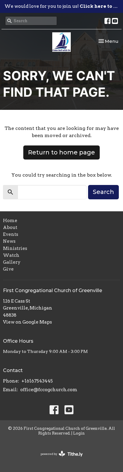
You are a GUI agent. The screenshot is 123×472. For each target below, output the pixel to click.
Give (8, 269)
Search (103, 191)
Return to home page (61, 152)
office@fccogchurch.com (48, 389)
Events (10, 234)
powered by (58, 459)
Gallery (12, 262)
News (9, 241)
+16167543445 (37, 381)
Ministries (15, 248)
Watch (11, 255)
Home (10, 220)
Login (79, 433)
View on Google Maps (27, 322)
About (10, 227)
